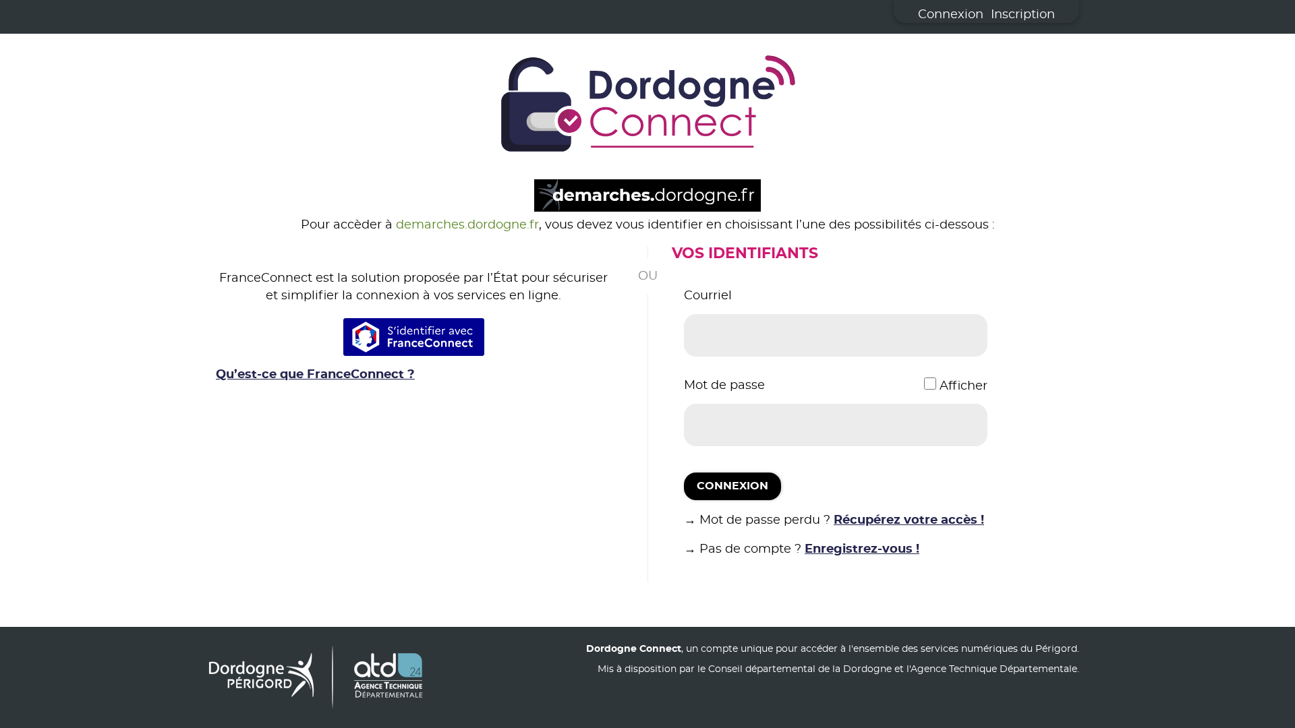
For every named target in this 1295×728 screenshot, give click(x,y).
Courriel (708, 296)
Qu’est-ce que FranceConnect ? (315, 375)
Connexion (950, 15)
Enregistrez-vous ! (862, 549)
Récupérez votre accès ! (909, 520)
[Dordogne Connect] (647, 106)
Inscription (1023, 15)
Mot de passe (724, 386)
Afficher (963, 386)
